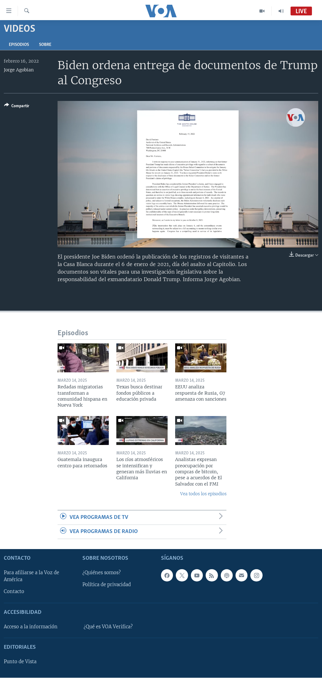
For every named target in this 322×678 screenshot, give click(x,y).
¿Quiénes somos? (101, 573)
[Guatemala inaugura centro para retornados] (83, 430)
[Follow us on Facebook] (167, 575)
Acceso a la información (31, 627)
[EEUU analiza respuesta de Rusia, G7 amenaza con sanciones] (200, 357)
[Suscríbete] (241, 575)
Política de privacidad (106, 585)
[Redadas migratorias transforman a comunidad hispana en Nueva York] (83, 357)
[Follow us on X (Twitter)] (182, 575)
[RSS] (212, 575)
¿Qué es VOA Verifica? (108, 627)
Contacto (14, 592)
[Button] (16, 107)
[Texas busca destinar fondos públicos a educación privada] (142, 357)
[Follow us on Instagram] (256, 575)
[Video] (262, 11)
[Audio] (281, 11)
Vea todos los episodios (203, 494)
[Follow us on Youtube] (197, 575)
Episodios (19, 44)
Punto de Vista (20, 662)
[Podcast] (227, 575)
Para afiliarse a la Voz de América (31, 576)
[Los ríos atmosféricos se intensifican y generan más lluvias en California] (142, 430)
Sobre (45, 44)
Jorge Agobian (19, 70)
